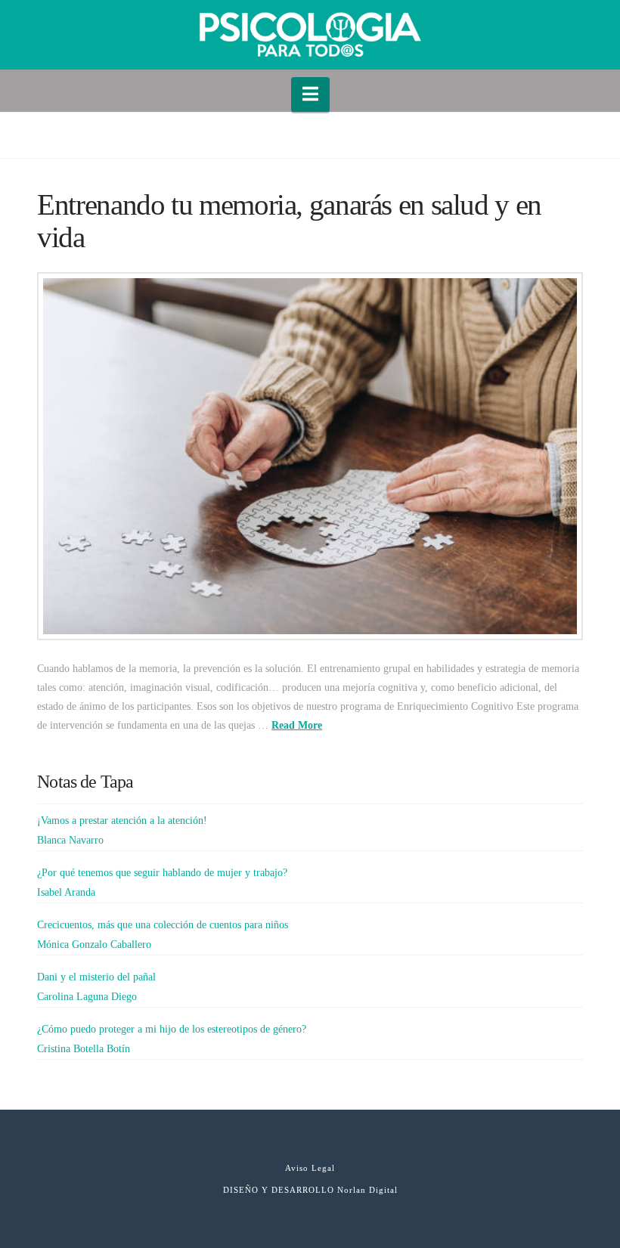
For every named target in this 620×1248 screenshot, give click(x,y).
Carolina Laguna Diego (87, 996)
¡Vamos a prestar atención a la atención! (122, 820)
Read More (296, 725)
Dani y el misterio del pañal (96, 977)
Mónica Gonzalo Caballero (94, 944)
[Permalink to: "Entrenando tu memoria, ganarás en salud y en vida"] (310, 455)
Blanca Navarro (70, 840)
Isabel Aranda (66, 892)
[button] (310, 95)
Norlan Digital (367, 1189)
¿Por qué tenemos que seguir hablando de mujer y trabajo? (162, 872)
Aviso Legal (310, 1167)
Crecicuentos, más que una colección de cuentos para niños (162, 925)
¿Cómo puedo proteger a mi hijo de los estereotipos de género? (171, 1029)
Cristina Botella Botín (83, 1048)
